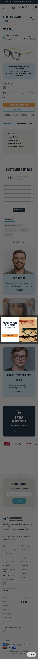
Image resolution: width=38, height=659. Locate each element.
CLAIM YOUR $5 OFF (10, 335)
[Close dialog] (36, 318)
